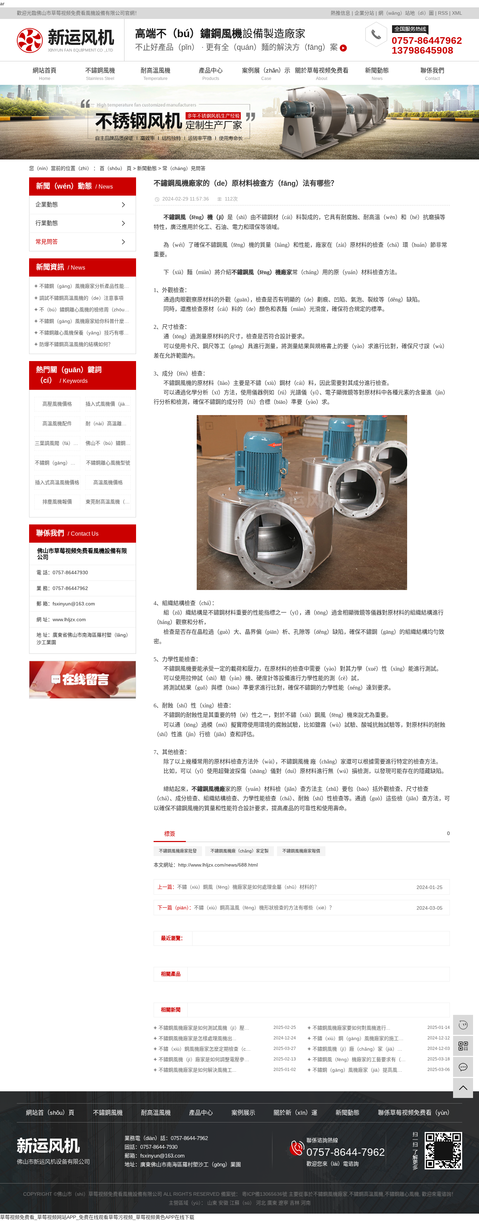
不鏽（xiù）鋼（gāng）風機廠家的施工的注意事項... (369, 1038)
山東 (212, 1203)
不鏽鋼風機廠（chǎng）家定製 (239, 851)
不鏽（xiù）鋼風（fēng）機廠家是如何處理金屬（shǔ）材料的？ (248, 887)
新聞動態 (377, 74)
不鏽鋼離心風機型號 (108, 463)
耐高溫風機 (155, 74)
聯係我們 (432, 74)
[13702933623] (463, 1025)
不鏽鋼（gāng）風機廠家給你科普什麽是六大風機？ (85, 321)
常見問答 (46, 242)
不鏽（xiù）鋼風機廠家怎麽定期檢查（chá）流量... (214, 1049)
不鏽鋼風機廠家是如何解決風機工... (197, 1070)
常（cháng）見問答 (183, 168)
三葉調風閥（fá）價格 (57, 443)
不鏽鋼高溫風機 (366, 1194)
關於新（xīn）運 (295, 1113)
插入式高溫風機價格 (57, 482)
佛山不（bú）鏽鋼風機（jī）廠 (108, 443)
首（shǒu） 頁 (115, 168)
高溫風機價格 (108, 482)
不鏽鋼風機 (100, 74)
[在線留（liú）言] (463, 1067)
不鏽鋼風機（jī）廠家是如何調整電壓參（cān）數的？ (217, 1059)
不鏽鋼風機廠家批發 (178, 851)
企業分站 (364, 13)
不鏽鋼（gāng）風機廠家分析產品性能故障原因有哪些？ (85, 286)
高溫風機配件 (57, 423)
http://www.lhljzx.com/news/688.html (218, 865)
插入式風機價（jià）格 (108, 404)
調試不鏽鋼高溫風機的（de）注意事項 (81, 298)
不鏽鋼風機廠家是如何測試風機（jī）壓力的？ (208, 1028)
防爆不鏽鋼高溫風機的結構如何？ (76, 344)
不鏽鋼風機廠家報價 (301, 851)
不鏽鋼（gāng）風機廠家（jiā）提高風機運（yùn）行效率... (378, 1070)
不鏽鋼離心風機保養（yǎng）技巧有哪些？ (85, 332)
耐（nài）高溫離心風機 (108, 423)
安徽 (223, 1203)
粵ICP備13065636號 (264, 1194)
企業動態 (46, 205)
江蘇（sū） (242, 1203)
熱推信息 (340, 13)
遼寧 (283, 1203)
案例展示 (243, 1113)
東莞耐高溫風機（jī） (108, 501)
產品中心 (211, 74)
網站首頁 (44, 74)
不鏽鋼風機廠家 (330, 1194)
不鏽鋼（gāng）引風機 (57, 463)
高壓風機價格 (57, 404)
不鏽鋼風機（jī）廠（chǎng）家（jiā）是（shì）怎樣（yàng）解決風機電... (381, 1049)
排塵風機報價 (57, 501)
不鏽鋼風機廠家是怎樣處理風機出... (197, 1038)
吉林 (294, 1203)
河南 (306, 1203)
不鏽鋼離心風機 (402, 1194)
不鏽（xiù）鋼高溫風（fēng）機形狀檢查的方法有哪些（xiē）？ (264, 907)
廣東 (272, 1203)
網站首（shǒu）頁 (50, 1113)
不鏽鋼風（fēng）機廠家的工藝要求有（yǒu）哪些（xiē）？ (378, 1059)
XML (457, 13)
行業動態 (46, 223)
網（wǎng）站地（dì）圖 (406, 13)
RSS (443, 13)
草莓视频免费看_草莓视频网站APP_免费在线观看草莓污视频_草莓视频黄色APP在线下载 (97, 1217)
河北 (261, 1203)
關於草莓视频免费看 (322, 74)
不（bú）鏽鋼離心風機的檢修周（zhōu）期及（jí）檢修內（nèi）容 (85, 309)
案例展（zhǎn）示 (266, 74)
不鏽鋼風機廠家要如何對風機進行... (351, 1028)
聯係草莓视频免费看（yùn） (415, 1113)
